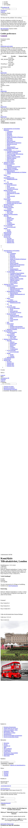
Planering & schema (9, 207)
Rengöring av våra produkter (11, 753)
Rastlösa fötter (10, 218)
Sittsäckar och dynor (12, 144)
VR (5, 180)
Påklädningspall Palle (9, 177)
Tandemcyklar (10, 239)
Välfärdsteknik (7, 358)
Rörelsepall (9, 220)
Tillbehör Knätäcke (11, 158)
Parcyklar (9, 238)
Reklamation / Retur (9, 731)
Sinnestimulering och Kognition (11, 250)
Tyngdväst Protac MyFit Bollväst (15, 154)
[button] (7, 46)
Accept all (12, 122)
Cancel (2, 121)
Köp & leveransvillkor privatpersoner (13, 735)
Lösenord (3, 800)
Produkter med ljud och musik (14, 203)
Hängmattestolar (11, 170)
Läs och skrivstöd (8, 225)
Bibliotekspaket (7, 232)
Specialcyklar (7, 237)
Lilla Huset (9, 138)
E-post (2, 797)
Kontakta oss (7, 745)
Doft (8, 322)
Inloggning (6, 743)
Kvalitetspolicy (7, 750)
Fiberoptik (9, 134)
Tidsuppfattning (7, 210)
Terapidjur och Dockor (12, 189)
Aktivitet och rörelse (9, 284)
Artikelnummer (4, 554)
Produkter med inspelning (13, 201)
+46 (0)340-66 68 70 (6, 786)
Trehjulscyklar (10, 241)
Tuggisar (9, 231)
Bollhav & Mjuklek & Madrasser (15, 137)
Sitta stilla (6, 215)
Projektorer (9, 135)
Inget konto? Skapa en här (7, 823)
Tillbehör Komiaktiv (12, 168)
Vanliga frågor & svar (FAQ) (11, 728)
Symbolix (9, 208)
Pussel (8, 186)
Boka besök (7, 755)
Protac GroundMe (11, 155)
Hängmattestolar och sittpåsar (11, 169)
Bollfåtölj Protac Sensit (12, 148)
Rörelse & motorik (8, 190)
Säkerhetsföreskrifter (9, 754)
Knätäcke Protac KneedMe (13, 156)
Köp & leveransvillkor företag (11, 737)
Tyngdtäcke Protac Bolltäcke (14, 151)
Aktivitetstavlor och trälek (13, 193)
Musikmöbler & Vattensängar (14, 142)
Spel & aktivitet (10, 187)
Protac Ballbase (10, 161)
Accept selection (5, 122)
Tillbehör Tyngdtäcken (12, 152)
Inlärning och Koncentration (11, 339)
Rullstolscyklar (10, 242)
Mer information (5, 28)
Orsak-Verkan (7, 199)
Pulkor (5, 175)
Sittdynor (9, 217)
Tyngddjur (9, 222)
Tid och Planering (8, 330)
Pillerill (8, 221)
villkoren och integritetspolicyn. (17, 765)
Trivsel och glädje (8, 183)
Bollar (8, 194)
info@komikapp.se (13, 585)
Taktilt (8, 197)
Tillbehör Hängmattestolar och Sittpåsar (16, 172)
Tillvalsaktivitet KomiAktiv (13, 166)
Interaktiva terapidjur (9, 204)
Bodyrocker (10, 140)
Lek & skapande (11, 196)
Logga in (3, 375)
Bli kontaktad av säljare (9, 732)
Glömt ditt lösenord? (6, 803)
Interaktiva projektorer (9, 163)
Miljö (5, 747)
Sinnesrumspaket (11, 147)
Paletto (8, 200)
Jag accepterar (4, 30)
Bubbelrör (9, 133)
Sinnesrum (6, 130)
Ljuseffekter (10, 131)
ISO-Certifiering (8, 748)
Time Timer (10, 213)
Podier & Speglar (11, 141)
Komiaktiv (9, 165)
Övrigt (8, 145)
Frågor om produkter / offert (11, 730)
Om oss (5, 744)
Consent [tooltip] (4, 36)
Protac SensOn (10, 159)
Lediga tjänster (7, 751)
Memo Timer (10, 211)
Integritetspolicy (8, 734)
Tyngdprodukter (8, 149)
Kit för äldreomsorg (11, 185)
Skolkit (5, 228)
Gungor (9, 173)
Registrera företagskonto (10, 727)
